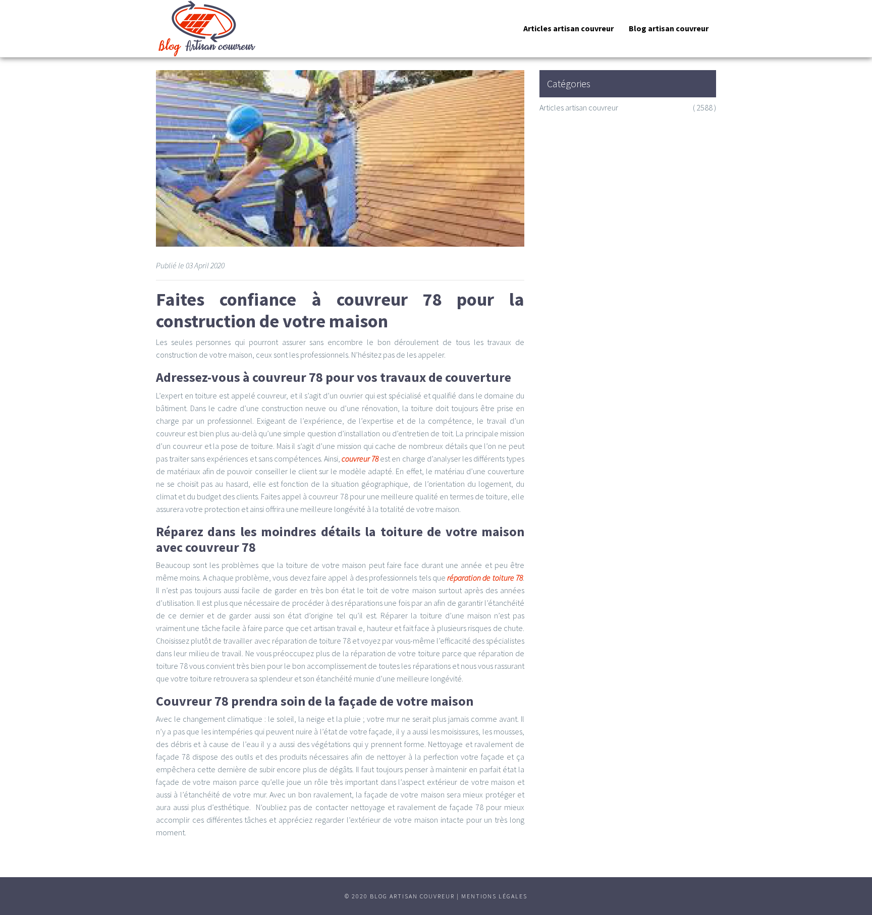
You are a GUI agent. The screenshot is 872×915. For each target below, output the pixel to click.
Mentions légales (494, 896)
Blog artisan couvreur (668, 28)
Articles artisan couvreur (568, 28)
